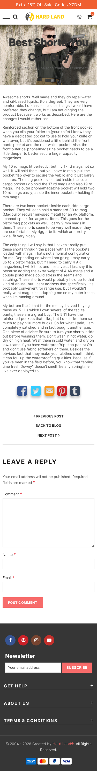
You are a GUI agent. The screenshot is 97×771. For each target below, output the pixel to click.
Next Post (47, 435)
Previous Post (50, 416)
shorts (30, 227)
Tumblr (75, 390)
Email (49, 390)
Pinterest (62, 390)
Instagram (36, 640)
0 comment (78, 68)
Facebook (22, 390)
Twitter (36, 390)
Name (9, 554)
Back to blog (48, 426)
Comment (12, 493)
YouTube (49, 640)
